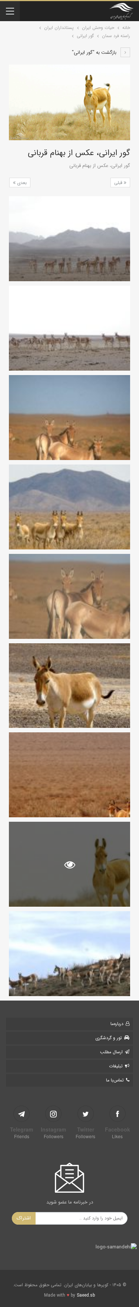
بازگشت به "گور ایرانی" (95, 52)
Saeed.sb (86, 1295)
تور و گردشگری (108, 1037)
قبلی (119, 182)
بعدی (21, 182)
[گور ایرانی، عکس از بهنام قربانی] (69, 238)
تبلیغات (116, 1066)
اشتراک (24, 1218)
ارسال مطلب (111, 1051)
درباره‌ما (116, 1023)
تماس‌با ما (115, 1080)
